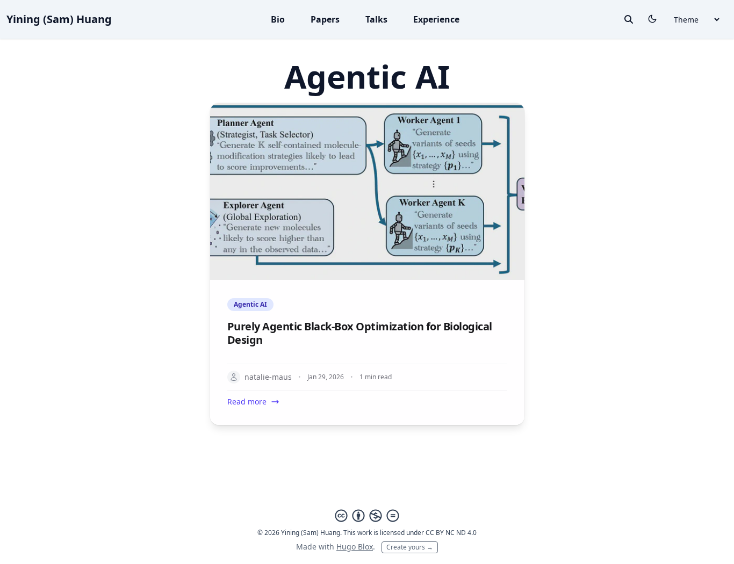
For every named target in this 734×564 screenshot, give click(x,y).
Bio (278, 19)
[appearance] (652, 19)
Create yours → (409, 547)
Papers (325, 19)
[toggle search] (628, 19)
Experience (436, 19)
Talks (376, 19)
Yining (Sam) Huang (59, 19)
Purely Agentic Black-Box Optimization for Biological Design (359, 333)
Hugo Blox (354, 546)
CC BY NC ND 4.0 (451, 532)
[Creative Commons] (367, 515)
